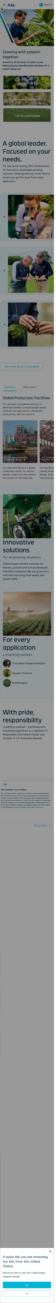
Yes (27, 1285)
